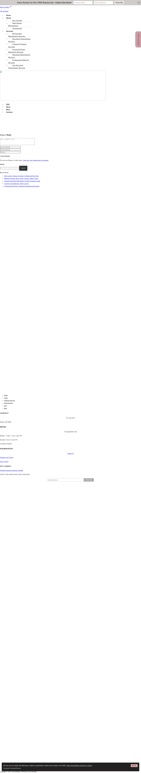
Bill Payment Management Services (16, 35)
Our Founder (17, 20)
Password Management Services (19, 56)
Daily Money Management (15, 24)
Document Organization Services (19, 40)
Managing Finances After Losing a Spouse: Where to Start (21, 178)
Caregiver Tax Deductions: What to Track (16, 183)
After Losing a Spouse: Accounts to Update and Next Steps (21, 176)
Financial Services (9, 400)
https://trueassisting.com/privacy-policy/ (79, 765)
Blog (8, 109)
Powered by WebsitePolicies (12, 768)
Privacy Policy (4, 461)
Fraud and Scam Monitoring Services (16, 51)
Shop (8, 107)
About (8, 18)
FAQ (8, 104)
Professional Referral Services (18, 61)
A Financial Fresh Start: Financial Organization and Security (22, 186)
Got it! (134, 765)
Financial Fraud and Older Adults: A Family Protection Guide (22, 181)
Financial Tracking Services (17, 45)
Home (8, 15)
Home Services (8, 403)
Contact (9, 112)
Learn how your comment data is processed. (36, 160)
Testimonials (17, 28)
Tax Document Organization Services (16, 67)
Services (9, 31)
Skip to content (4, 7)
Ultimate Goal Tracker (6, 457)
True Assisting (4, 11)
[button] (25, 18)
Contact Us (70, 453)
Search (2, 164)
